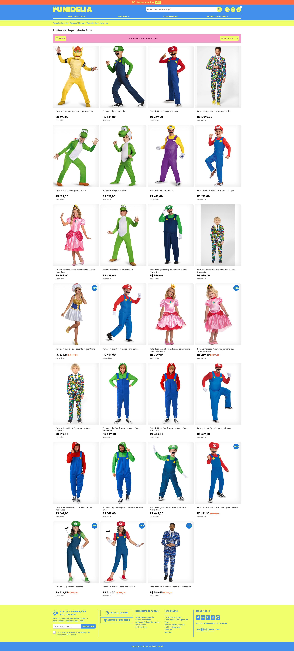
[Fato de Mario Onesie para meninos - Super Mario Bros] (171, 394)
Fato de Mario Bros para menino (164, 111)
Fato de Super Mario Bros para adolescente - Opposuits (217, 270)
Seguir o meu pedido (118, 620)
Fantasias (64, 23)
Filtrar (62, 38)
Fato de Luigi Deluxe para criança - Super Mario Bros (168, 508)
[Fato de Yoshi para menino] (123, 156)
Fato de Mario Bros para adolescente (119, 586)
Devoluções (140, 624)
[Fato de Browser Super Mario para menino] (76, 77)
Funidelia (56, 23)
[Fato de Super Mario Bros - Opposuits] (218, 77)
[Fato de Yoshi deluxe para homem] (76, 156)
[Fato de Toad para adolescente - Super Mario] (76, 314)
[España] (198, 617)
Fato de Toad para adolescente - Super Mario (75, 349)
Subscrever (88, 626)
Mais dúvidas (141, 627)
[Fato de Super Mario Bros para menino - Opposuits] (76, 394)
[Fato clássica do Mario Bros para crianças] (218, 156)
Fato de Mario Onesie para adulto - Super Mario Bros (73, 508)
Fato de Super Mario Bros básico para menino (217, 507)
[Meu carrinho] (238, 9)
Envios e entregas (143, 620)
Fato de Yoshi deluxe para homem (70, 190)
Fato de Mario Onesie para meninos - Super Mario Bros (169, 429)
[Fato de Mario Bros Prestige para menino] (123, 314)
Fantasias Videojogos (77, 23)
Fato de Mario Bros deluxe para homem (214, 428)
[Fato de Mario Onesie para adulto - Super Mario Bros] (76, 473)
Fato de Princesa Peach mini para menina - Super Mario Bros (216, 350)
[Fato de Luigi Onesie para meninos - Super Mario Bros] (123, 394)
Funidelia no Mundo (173, 617)
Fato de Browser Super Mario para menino (74, 111)
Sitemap (168, 629)
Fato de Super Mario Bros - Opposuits (213, 111)
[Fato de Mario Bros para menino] (171, 77)
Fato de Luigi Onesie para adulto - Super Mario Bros (123, 508)
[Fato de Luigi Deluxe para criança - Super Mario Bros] (171, 473)
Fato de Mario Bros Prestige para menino (121, 349)
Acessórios (169, 16)
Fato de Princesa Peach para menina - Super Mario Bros (75, 270)
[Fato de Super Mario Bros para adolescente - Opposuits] (218, 235)
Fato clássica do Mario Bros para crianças (215, 190)
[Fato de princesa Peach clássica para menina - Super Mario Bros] (171, 314)
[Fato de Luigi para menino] (123, 77)
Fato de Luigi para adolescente (69, 586)
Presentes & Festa (216, 16)
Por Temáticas (75, 16)
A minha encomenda (144, 617)
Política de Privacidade (174, 624)
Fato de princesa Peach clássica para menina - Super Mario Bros (170, 350)
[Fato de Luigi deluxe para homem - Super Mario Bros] (171, 235)
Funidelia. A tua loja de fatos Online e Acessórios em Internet (72, 9)
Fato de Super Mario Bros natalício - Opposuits (170, 586)
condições (83, 632)
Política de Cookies (172, 627)
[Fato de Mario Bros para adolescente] (123, 552)
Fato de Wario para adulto (161, 190)
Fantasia (122, 16)
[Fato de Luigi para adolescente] (76, 552)
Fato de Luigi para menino (114, 111)
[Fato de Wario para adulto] (171, 156)
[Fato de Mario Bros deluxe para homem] (218, 394)
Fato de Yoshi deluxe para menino (118, 269)
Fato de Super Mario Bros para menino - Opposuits (73, 429)
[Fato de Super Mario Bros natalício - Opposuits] (171, 552)
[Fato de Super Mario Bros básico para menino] (218, 473)
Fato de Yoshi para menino (114, 190)
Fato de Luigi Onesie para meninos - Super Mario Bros (121, 429)
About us (168, 632)
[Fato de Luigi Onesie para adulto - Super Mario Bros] (123, 473)
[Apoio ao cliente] (233, 9)
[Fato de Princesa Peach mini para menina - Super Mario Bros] (218, 314)
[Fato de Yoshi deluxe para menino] (123, 235)
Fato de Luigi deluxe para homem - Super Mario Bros (168, 270)
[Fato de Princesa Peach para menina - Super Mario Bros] (76, 235)
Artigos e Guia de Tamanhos (147, 622)
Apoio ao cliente (118, 613)
